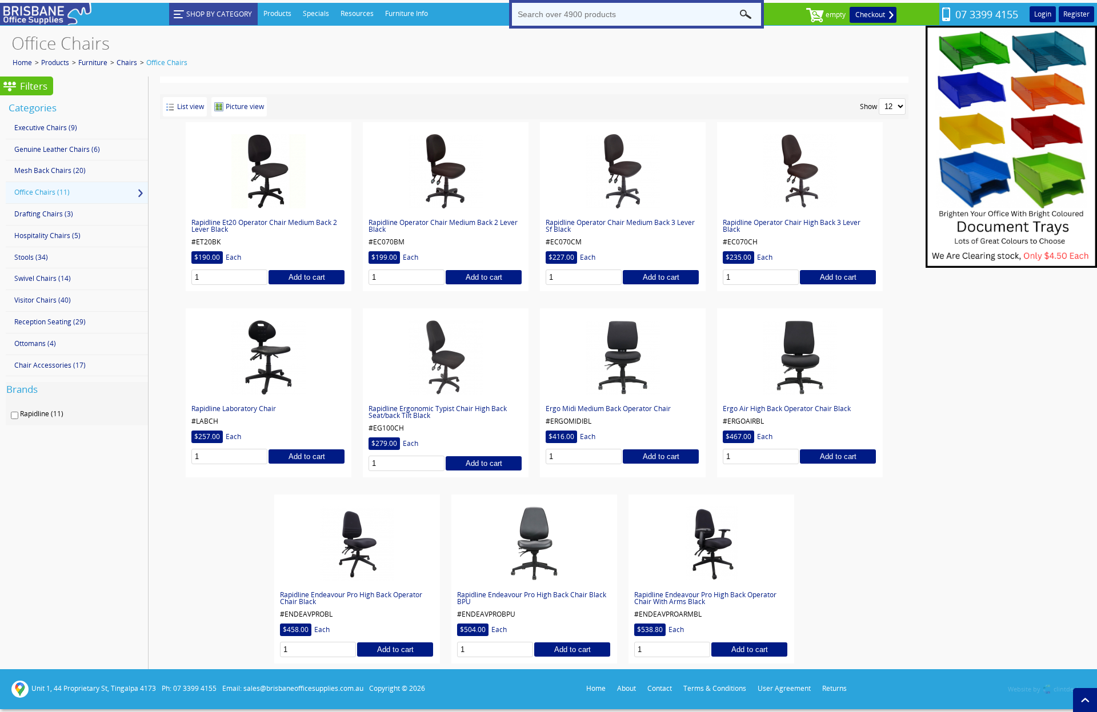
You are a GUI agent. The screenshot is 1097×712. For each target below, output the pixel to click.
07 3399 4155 (986, 14)
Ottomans (35, 343)
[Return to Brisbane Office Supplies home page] (45, 23)
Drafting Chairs (43, 214)
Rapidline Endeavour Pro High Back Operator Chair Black (351, 598)
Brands (22, 389)
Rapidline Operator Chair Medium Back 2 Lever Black (443, 226)
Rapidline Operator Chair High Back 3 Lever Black (791, 226)
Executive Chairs (45, 127)
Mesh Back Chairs (50, 170)
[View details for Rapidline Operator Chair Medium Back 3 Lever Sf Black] (623, 171)
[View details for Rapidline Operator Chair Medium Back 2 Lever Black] (446, 171)
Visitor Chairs (42, 300)
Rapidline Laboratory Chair (233, 408)
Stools (31, 257)
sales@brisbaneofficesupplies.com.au (303, 688)
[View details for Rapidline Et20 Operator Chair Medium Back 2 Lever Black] (268, 171)
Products (55, 62)
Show (868, 106)
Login (1042, 14)
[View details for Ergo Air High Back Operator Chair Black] (800, 357)
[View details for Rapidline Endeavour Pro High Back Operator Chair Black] (357, 543)
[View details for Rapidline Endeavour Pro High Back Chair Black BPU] (534, 543)
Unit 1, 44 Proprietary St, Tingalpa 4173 (93, 688)
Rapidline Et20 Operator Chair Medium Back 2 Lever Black (264, 226)
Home (22, 62)
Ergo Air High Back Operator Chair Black (787, 408)
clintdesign (1070, 689)
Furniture (92, 62)
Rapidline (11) (41, 414)
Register (1076, 14)
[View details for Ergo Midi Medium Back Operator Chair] (623, 357)
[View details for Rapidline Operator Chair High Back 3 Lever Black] (800, 171)
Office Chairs (166, 62)
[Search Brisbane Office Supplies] (745, 14)
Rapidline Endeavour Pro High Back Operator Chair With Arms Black (705, 598)
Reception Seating (50, 322)
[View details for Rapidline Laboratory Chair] (268, 357)
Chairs (127, 62)
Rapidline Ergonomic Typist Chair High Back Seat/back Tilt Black (438, 412)
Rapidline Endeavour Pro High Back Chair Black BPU (531, 598)
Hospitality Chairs (47, 235)
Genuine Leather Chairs (57, 149)
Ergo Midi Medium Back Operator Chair (608, 408)
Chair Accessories (50, 365)
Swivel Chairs (42, 278)
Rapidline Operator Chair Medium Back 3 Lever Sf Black (620, 226)
